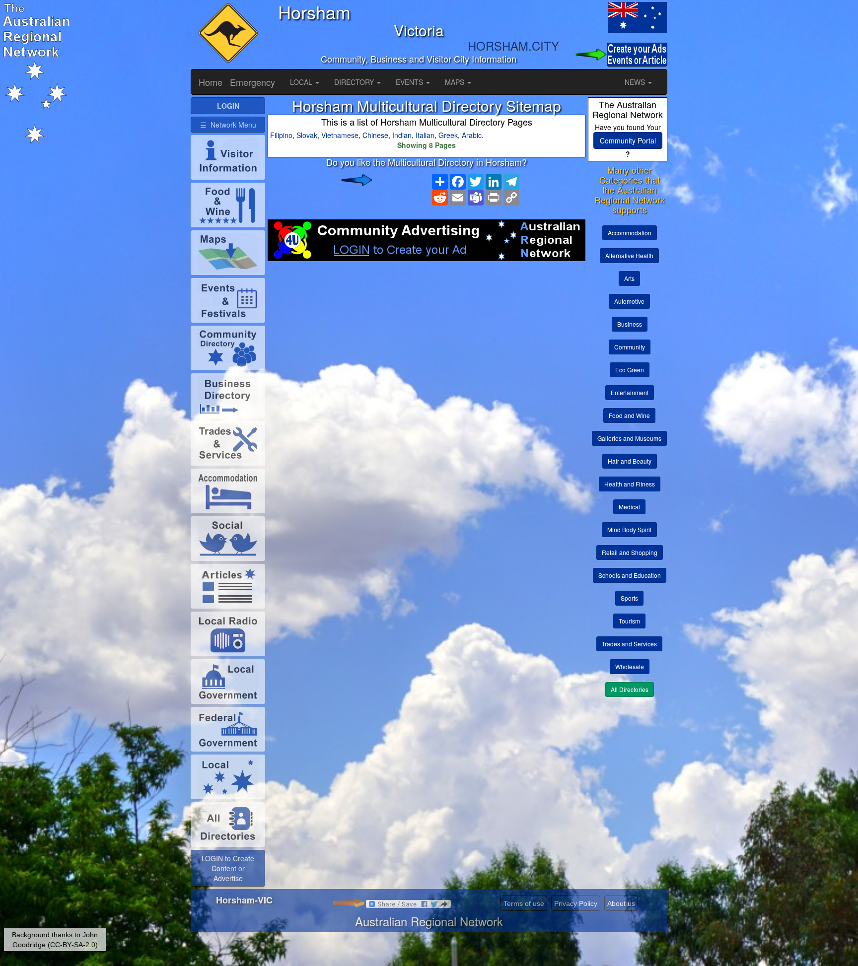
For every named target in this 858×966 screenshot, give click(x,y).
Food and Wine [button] (629, 415)
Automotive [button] (629, 301)
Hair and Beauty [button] (629, 461)
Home (210, 81)
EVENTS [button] (410, 82)
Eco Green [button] (629, 369)
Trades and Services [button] (629, 643)
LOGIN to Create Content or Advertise (228, 868)
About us (621, 903)
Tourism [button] (629, 621)
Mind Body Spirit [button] (629, 529)
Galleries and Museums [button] (629, 438)
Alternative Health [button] (629, 255)
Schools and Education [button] (629, 575)
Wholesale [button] (629, 666)
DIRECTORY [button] (355, 82)
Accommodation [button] (629, 232)
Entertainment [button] (629, 392)
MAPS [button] (455, 82)
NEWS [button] (636, 82)
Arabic (472, 135)
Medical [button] (629, 506)
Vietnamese (339, 135)
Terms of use (523, 903)
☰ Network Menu (228, 125)
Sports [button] (629, 598)
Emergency (252, 81)
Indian (402, 135)
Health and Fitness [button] (629, 484)
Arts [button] (629, 278)
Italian (425, 135)
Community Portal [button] (628, 140)
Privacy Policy (575, 903)
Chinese (375, 135)
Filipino (281, 135)
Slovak (306, 135)
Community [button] (629, 347)
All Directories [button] (629, 689)
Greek (448, 135)
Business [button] (629, 324)
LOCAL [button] (302, 82)
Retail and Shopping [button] (629, 552)
